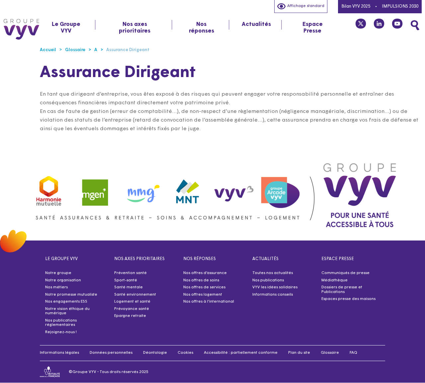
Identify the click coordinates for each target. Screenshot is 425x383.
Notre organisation (63, 280)
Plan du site (299, 353)
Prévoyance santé (131, 309)
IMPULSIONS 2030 (400, 6)
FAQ (353, 353)
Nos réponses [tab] (201, 28)
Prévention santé (130, 273)
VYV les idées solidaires (275, 287)
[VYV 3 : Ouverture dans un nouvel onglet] (234, 189)
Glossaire (330, 353)
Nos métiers (56, 287)
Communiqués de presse (345, 273)
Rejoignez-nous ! (61, 332)
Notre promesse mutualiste (71, 295)
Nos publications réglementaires (61, 323)
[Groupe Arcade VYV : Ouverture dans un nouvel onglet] (280, 189)
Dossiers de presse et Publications (341, 289)
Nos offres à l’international (208, 302)
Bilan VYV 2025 (355, 6)
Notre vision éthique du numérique (67, 311)
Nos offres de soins (201, 280)
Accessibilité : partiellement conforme (241, 353)
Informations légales (59, 353)
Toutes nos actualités (272, 273)
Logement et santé (132, 302)
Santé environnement (135, 295)
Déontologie (155, 353)
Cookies (185, 353)
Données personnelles (111, 353)
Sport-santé (125, 280)
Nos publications (268, 280)
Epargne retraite (130, 316)
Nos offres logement (202, 295)
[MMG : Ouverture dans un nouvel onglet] (141, 189)
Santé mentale (128, 287)
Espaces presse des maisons (348, 299)
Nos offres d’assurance (205, 273)
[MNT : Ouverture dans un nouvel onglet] (188, 189)
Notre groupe (58, 273)
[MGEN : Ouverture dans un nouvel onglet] (95, 189)
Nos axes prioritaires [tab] (134, 28)
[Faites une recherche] (415, 25)
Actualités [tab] (256, 24)
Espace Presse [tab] (312, 28)
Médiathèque (334, 280)
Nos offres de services (204, 287)
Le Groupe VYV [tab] (66, 28)
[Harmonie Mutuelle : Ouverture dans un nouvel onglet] (48, 189)
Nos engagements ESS (66, 302)
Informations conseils (272, 295)
